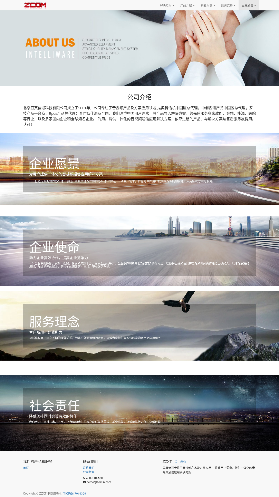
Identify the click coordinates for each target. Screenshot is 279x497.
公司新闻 (88, 472)
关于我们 (180, 462)
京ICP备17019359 (74, 493)
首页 (26, 468)
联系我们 (88, 468)
